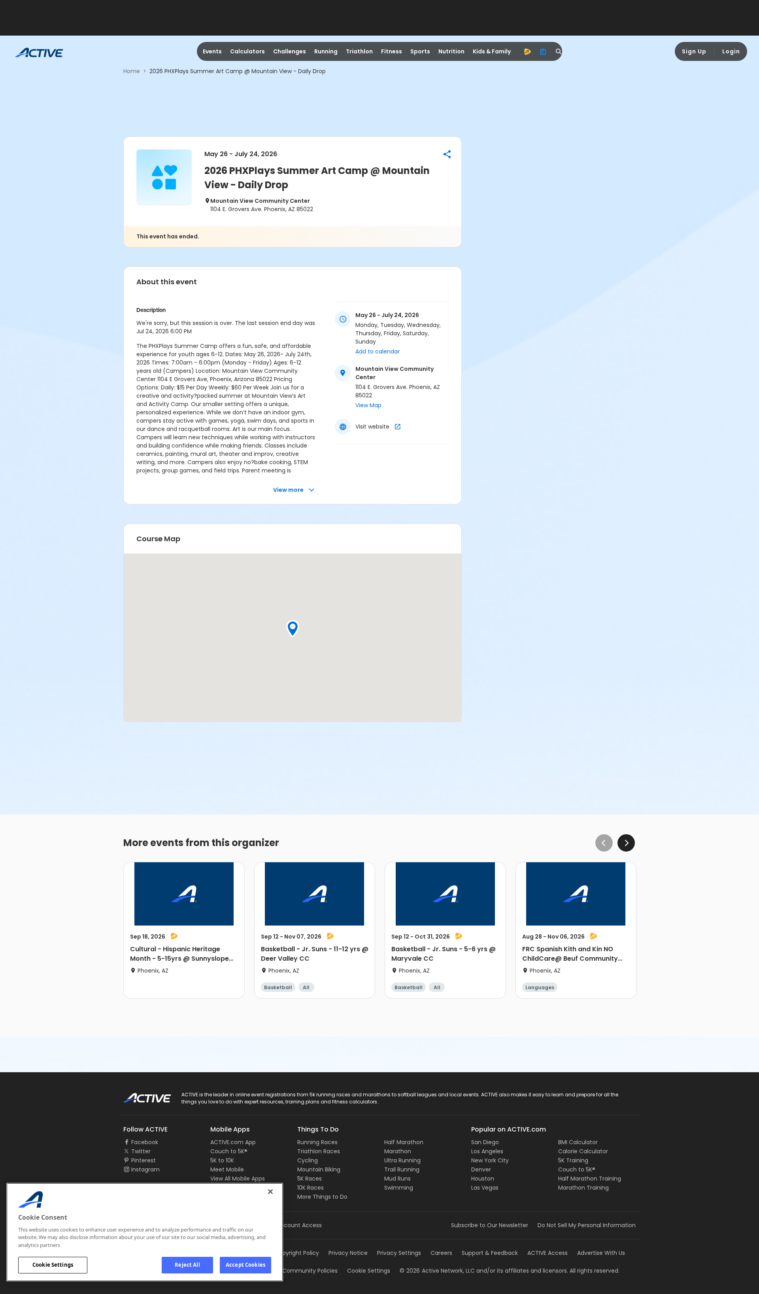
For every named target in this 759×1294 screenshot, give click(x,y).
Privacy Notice (348, 1253)
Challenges (289, 51)
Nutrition (451, 51)
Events (212, 51)
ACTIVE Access (547, 1253)
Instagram (145, 1169)
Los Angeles (487, 1151)
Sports (420, 51)
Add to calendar (377, 351)
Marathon (397, 1151)
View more (288, 490)
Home (131, 71)
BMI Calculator (578, 1142)
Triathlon (359, 51)
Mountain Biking (318, 1169)
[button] (447, 154)
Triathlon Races (318, 1151)
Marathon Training (583, 1188)
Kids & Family (492, 51)
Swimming (398, 1188)
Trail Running (401, 1169)
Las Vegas (484, 1188)
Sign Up (694, 51)
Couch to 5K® (228, 1151)
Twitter (141, 1151)
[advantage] (527, 51)
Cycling (307, 1160)
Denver (481, 1169)
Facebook (144, 1142)
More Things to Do (322, 1197)
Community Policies (310, 1271)
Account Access (299, 1225)
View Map (368, 405)
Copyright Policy (296, 1253)
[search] (559, 51)
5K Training (573, 1160)
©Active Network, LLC (437, 1271)
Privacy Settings (399, 1253)
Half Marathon (403, 1142)
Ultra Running (402, 1160)
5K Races (309, 1179)
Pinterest (143, 1160)
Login (731, 51)
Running (326, 51)
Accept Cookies (245, 1264)
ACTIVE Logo (140, 1095)
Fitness (391, 51)
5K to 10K (222, 1160)
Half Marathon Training (589, 1179)
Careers (441, 1253)
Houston (482, 1179)
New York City (490, 1160)
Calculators (247, 51)
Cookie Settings (52, 1264)
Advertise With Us (601, 1253)
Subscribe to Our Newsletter (489, 1225)
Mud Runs (397, 1179)
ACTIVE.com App (233, 1142)
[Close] (270, 1191)
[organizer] (543, 51)
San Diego (485, 1142)
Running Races (317, 1142)
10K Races (310, 1188)
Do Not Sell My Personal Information (587, 1225)
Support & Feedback (490, 1253)
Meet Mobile (227, 1169)
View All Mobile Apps (237, 1179)
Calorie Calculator (583, 1151)
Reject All (187, 1264)
